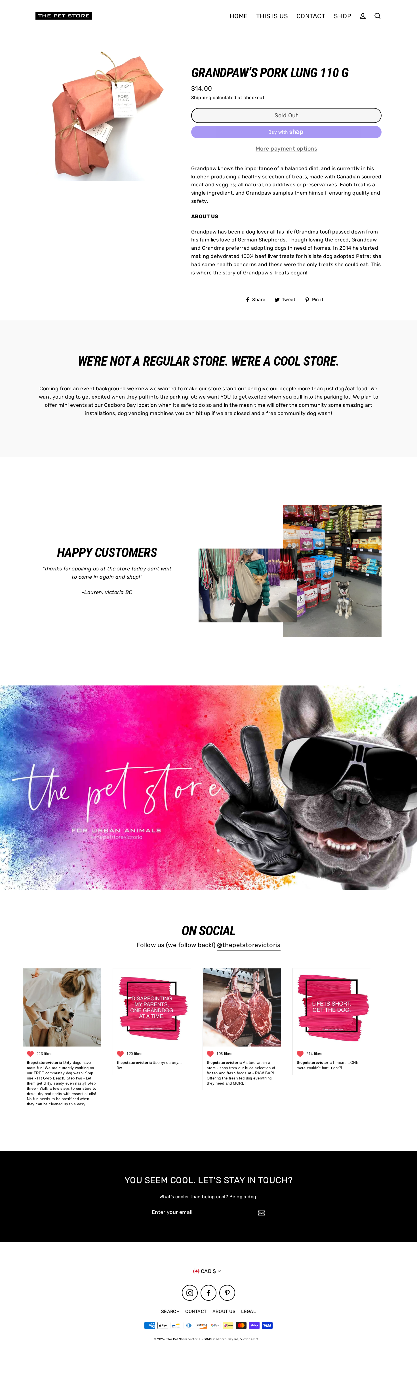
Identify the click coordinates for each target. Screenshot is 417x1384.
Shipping (201, 97)
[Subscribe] (260, 1212)
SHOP (342, 16)
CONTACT (310, 16)
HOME (239, 16)
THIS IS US (272, 16)
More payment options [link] (286, 148)
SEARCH (170, 1311)
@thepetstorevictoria (249, 945)
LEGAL (248, 1311)
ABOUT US (224, 1311)
